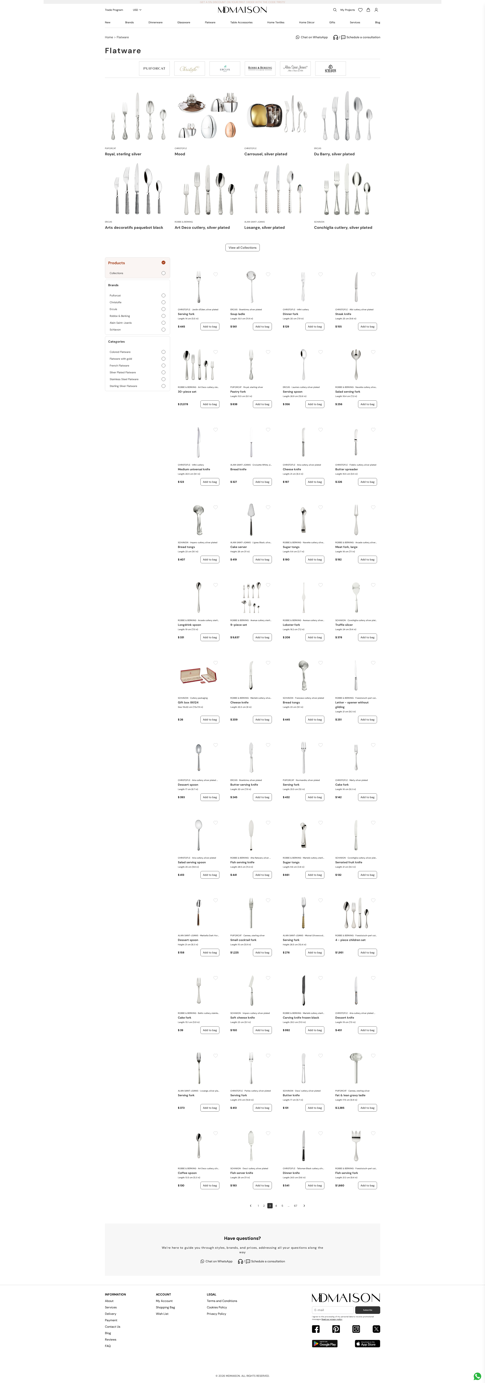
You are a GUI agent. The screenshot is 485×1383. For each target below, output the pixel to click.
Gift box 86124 (188, 702)
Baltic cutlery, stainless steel (208, 1013)
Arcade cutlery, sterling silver (208, 620)
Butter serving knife (244, 785)
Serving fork (186, 314)
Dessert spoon (188, 785)
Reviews (110, 1340)
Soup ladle (237, 314)
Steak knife (343, 314)
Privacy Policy (216, 1314)
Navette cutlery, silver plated (366, 387)
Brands (129, 22)
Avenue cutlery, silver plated (313, 620)
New (107, 22)
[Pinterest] (336, 1329)
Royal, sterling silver (253, 387)
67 (295, 1205)
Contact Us (112, 1327)
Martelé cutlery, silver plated (261, 698)
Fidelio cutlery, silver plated (363, 464)
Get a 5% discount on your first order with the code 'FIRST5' (242, 2)
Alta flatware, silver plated (261, 857)
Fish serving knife (242, 862)
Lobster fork (291, 625)
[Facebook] (316, 1329)
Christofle (184, 309)
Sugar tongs (291, 547)
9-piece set (238, 625)
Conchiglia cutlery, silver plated (362, 620)
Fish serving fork (346, 1173)
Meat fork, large (346, 547)
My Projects (347, 10)
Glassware (183, 22)
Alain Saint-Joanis (240, 464)
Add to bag (210, 326)
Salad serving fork (347, 392)
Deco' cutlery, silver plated (308, 1090)
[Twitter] (376, 1329)
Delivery (110, 1314)
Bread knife (238, 469)
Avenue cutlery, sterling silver (261, 620)
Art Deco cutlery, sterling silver (208, 387)
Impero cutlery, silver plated (203, 542)
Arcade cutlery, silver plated (366, 542)
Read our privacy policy (332, 1319)
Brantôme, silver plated (250, 309)
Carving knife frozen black (301, 1018)
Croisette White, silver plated (262, 464)
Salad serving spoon (192, 862)
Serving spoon (292, 392)
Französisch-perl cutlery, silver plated (366, 698)
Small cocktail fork (243, 940)
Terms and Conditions (222, 1301)
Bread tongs (186, 547)
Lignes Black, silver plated (262, 542)
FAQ (108, 1346)
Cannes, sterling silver (254, 935)
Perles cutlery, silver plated (258, 1090)
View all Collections (243, 248)
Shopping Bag (165, 1307)
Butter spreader (346, 469)
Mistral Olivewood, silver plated (314, 935)
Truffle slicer (344, 625)
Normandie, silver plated (308, 780)
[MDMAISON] (242, 9)
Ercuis (233, 309)
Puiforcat (236, 387)
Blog (377, 22)
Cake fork (342, 785)
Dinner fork (290, 314)
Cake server (238, 547)
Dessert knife (344, 1018)
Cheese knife (292, 469)
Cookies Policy (217, 1307)
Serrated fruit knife (348, 862)
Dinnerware (156, 22)
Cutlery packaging (199, 698)
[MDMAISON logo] (346, 1298)
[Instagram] (356, 1329)
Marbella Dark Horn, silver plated (209, 935)
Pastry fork (238, 392)
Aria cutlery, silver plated (309, 464)
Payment (111, 1320)
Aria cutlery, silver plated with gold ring (205, 780)
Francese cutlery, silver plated (309, 698)
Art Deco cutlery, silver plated (208, 1168)
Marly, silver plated (359, 780)
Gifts (332, 22)
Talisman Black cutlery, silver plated (310, 1168)
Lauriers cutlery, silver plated (306, 387)
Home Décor (306, 22)
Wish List (162, 1314)
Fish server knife (241, 1173)
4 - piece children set (350, 940)
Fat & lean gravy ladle (350, 1095)
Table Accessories (241, 22)
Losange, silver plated (209, 1090)
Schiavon (183, 542)
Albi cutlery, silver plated (361, 309)
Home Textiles (275, 22)
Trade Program (114, 10)
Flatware (210, 22)
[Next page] (304, 1205)
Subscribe (367, 1310)
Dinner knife (291, 1173)
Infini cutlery (303, 309)
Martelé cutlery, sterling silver (313, 857)
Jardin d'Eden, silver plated (205, 309)
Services (355, 22)
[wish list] (360, 10)
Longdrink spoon (189, 625)
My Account (164, 1301)
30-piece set (187, 392)
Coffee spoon (187, 1173)
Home (109, 37)
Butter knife (291, 1095)
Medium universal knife (194, 469)
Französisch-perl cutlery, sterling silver (366, 935)
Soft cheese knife (242, 1018)
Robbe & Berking (187, 387)
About (109, 1301)
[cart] (368, 10)
